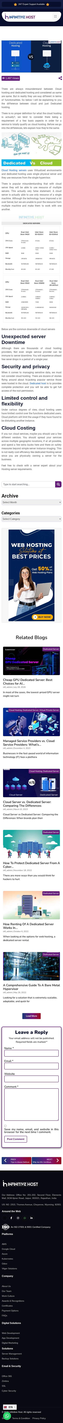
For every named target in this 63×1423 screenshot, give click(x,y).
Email (8, 1061)
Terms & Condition (21, 1418)
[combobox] (28, 484)
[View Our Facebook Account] (11, 1218)
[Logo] (31, 1183)
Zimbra (5, 1381)
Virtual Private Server (49, 710)
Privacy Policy (39, 1418)
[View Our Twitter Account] (4, 1218)
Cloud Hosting (15, 710)
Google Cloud (8, 1249)
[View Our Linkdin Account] (31, 1218)
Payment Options (10, 1310)
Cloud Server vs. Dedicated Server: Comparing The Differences (27, 804)
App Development (10, 1338)
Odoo (4, 1263)
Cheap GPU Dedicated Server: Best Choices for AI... (27, 682)
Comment (11, 1086)
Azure (4, 1254)
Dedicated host (38, 383)
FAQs (4, 1315)
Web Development (11, 1333)
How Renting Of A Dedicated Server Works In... (28, 926)
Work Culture (8, 1296)
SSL (4, 1386)
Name (9, 1048)
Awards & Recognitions (13, 1301)
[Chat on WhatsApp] (7, 1416)
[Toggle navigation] (55, 16)
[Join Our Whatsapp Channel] (25, 1218)
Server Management (12, 1353)
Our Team (6, 1291)
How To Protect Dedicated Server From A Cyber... (31, 865)
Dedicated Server (51, 649)
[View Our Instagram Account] (18, 1218)
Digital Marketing (10, 1343)
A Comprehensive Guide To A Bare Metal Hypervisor (31, 987)
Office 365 (7, 1376)
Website (9, 1073)
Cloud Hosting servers (14, 170)
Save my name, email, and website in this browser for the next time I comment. (31, 1130)
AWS (4, 1244)
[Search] (58, 484)
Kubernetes (7, 1259)
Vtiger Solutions (9, 1268)
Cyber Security (9, 1391)
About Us (6, 1286)
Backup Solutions (10, 1358)
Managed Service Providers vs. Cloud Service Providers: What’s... (29, 743)
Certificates (7, 1306)
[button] (31, 1016)
